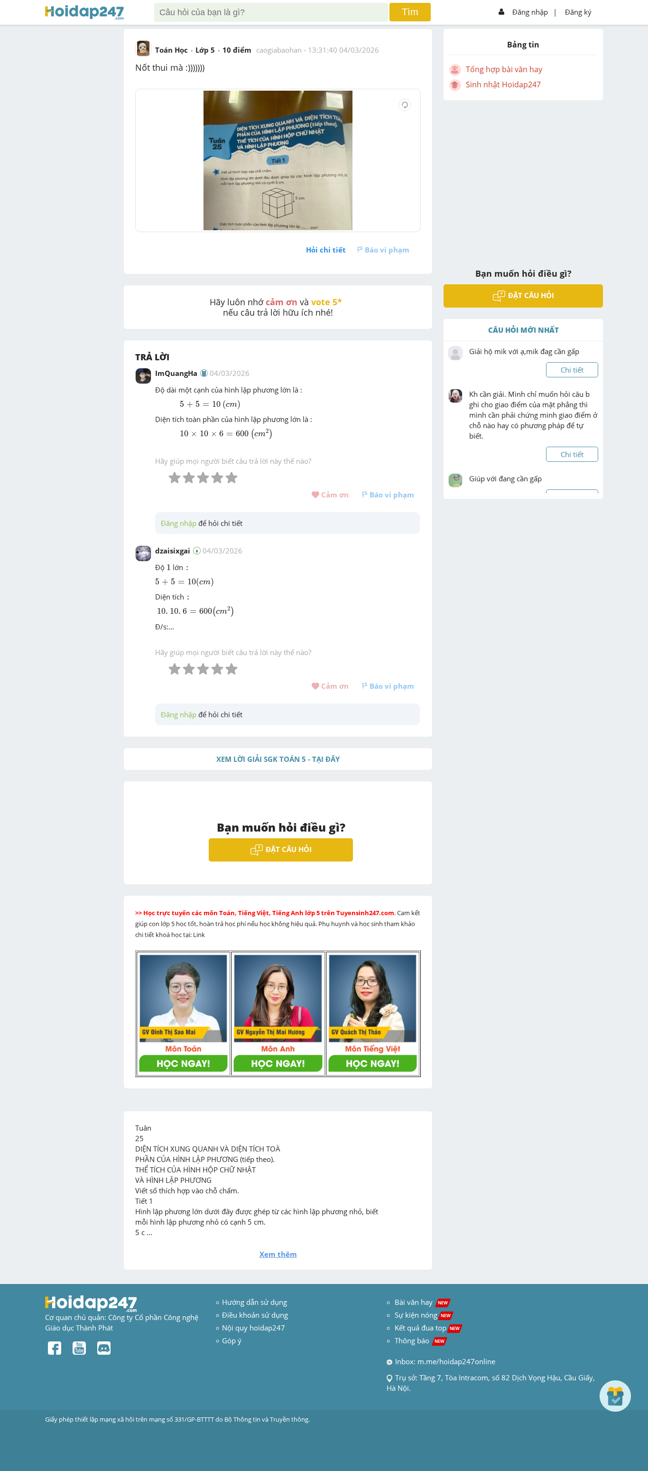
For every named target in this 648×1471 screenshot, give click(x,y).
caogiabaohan (279, 50)
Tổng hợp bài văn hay (504, 69)
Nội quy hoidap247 (253, 1327)
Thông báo (419, 1340)
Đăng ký (578, 12)
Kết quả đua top (427, 1327)
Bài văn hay (420, 1302)
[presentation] (200, 405)
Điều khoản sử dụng (255, 1315)
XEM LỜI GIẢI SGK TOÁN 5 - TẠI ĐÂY (278, 759)
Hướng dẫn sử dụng (254, 1302)
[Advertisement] (523, 178)
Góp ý (231, 1340)
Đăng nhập (530, 12)
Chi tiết (572, 370)
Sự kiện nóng (423, 1315)
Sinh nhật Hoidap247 (503, 84)
